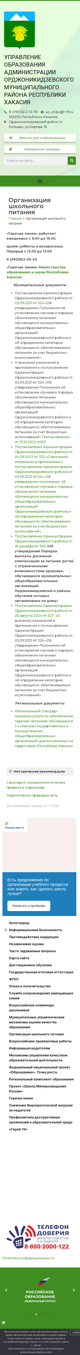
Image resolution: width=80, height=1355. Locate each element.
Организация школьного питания (36, 1034)
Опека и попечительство (30, 986)
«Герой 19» (18, 1129)
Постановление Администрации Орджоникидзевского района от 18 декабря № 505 (44, 541)
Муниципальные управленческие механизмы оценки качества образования (37, 1022)
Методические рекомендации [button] (39, 771)
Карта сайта (19, 958)
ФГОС (14, 979)
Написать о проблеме (28, 906)
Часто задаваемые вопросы (32, 951)
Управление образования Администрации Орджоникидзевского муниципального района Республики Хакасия (39, 80)
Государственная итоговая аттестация (41, 972)
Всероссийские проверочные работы (40, 1041)
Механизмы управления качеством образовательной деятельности (38, 1057)
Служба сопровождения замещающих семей (41, 995)
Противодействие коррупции (33, 937)
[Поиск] (72, 161)
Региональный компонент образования (41, 1079)
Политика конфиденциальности (28, 1258)
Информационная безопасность (35, 930)
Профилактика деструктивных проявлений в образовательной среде (41, 1119)
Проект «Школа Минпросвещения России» (37, 1088)
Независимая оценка (26, 944)
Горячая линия (21, 1098)
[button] (40, 181)
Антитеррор (19, 923)
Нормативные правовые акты (32, 795)
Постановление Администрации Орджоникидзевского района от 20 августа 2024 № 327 (44, 611)
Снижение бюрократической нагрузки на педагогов (41, 1107)
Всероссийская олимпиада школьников (31, 1007)
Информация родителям (29, 1048)
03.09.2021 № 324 (29, 303)
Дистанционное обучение (30, 965)
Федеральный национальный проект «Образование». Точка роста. (39, 1069)
